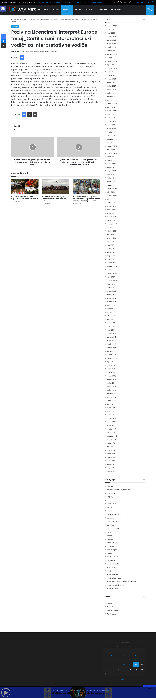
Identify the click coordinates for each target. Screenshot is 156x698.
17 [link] (105, 664)
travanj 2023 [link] (111, 167)
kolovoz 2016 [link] (111, 450)
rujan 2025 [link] (111, 65)
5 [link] (117, 655)
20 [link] (124, 664)
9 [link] (141, 655)
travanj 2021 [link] (111, 252)
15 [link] (136, 660)
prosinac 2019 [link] (112, 309)
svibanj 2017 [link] (111, 418)
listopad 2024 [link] (112, 104)
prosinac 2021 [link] (112, 224)
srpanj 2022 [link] (111, 199)
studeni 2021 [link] (111, 227)
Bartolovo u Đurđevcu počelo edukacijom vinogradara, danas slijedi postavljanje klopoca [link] (86, 198)
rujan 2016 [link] (111, 447)
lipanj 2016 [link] (111, 457)
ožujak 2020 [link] (111, 298)
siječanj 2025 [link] (111, 93)
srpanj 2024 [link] (111, 114)
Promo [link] (109, 553)
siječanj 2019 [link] (111, 348)
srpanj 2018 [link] (111, 369)
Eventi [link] (109, 500)
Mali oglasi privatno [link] (114, 521)
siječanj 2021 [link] (111, 263)
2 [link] (141, 650)
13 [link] (123, 660)
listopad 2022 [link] (112, 188)
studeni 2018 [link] (111, 355)
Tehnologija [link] (111, 560)
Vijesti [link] (56, 10)
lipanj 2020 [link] (111, 287)
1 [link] (135, 650)
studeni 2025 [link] (111, 58)
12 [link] (117, 660)
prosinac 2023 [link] (112, 139)
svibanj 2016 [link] (111, 461)
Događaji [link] (110, 497)
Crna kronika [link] (111, 493)
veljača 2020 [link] (111, 302)
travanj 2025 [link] (111, 82)
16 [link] (142, 660)
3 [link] (105, 655)
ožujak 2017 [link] (111, 425)
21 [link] (130, 664)
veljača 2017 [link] (111, 429)
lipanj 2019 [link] (111, 330)
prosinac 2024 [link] (112, 97)
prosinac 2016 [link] (112, 436)
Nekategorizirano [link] (113, 528)
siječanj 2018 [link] (111, 390)
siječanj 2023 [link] (112, 178)
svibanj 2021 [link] (111, 249)
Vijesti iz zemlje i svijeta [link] (115, 585)
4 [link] (111, 655)
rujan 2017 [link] (110, 404)
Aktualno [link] (110, 486)
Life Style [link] (110, 511)
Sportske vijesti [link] (112, 557)
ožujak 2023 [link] (111, 171)
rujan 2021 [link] (110, 234)
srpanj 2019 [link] (111, 326)
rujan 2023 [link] (111, 150)
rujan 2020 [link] (111, 277)
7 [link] (129, 655)
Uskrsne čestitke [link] (113, 564)
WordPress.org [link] (112, 614)
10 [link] (105, 660)
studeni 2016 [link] (111, 439)
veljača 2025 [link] (111, 89)
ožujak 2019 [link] (111, 340)
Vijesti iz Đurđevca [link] (113, 574)
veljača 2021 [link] (111, 259)
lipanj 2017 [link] (111, 415)
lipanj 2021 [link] (111, 245)
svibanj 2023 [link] (111, 164)
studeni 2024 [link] (111, 100)
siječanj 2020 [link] (112, 305)
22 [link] (136, 664)
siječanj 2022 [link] (111, 220)
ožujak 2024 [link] (111, 128)
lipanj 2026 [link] (111, 33)
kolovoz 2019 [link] (111, 323)
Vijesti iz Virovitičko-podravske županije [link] (121, 581)
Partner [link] (109, 536)
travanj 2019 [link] (111, 337)
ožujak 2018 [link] (111, 383)
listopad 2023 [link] (112, 146)
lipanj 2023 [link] (111, 160)
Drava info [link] (102, 10)
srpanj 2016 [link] (111, 454)
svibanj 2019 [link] (111, 333)
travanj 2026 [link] (111, 40)
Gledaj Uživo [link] (111, 504)
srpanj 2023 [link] (111, 157)
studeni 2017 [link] (111, 397)
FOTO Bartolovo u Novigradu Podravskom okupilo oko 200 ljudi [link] (54, 198)
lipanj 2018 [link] (111, 372)
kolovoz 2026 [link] (112, 26)
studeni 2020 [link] (111, 270)
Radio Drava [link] (116, 10)
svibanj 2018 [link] (111, 376)
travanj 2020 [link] (111, 295)
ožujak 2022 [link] (111, 213)
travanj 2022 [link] (111, 210)
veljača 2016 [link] (111, 471)
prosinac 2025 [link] (112, 54)
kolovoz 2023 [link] (112, 153)
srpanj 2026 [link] (111, 29)
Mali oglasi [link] (110, 518)
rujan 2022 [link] (111, 192)
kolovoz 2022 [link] (112, 196)
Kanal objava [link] (111, 607)
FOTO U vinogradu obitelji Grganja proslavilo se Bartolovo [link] (24, 197)
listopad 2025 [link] (112, 61)
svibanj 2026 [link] (111, 36)
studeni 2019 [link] (111, 312)
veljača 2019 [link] (111, 344)
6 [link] (123, 655)
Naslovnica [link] (43, 10)
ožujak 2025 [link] (111, 86)
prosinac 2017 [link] (112, 394)
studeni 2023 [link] (111, 142)
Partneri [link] (110, 539)
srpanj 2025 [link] (111, 72)
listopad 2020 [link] (112, 273)
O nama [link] (78, 10)
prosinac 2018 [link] (112, 351)
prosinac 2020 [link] (112, 266)
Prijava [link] (109, 603)
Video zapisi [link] (111, 567)
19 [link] (117, 664)
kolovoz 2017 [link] (111, 408)
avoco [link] (15, 51)
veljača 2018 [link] (111, 386)
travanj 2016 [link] (111, 464)
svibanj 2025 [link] (111, 79)
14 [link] (130, 660)
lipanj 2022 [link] (111, 203)
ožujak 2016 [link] (111, 468)
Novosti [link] (66, 10)
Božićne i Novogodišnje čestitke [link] (118, 490)
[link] (3, 9)
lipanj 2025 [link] (111, 75)
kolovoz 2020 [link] (112, 280)
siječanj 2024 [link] (112, 135)
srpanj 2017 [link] (111, 411)
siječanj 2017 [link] (111, 432)
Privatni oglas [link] (112, 550)
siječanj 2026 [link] (112, 51)
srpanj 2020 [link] (111, 284)
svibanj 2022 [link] (111, 206)
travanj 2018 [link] (111, 379)
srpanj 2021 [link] (111, 241)
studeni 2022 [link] (111, 185)
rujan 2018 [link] (110, 362)
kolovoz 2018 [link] (111, 365)
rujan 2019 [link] (111, 319)
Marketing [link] (110, 525)
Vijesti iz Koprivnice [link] (114, 578)
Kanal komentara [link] (113, 610)
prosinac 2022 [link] (112, 181)
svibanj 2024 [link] (111, 121)
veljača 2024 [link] (111, 132)
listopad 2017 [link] (111, 401)
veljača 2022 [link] (111, 217)
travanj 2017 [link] (111, 422)
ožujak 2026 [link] (111, 43)
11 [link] (111, 660)
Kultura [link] (109, 507)
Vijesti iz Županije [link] (113, 589)
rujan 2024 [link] (111, 107)
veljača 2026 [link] (111, 47)
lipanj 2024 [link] (111, 118)
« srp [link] (122, 680)
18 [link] (111, 664)
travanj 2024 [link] (111, 125)
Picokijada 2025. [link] (113, 543)
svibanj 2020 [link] (111, 291)
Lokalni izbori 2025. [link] (114, 514)
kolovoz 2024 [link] (112, 111)
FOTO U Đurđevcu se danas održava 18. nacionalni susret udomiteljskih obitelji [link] (70, 2)
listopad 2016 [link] (112, 443)
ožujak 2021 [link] (111, 256)
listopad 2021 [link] (111, 231)
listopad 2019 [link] (112, 316)
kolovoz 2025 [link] (112, 68)
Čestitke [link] (90, 10)
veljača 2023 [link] (111, 174)
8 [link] (135, 655)
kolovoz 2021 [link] (111, 238)
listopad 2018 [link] (111, 358)
